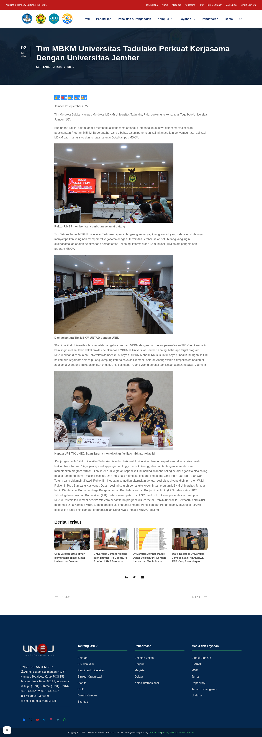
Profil (86, 18)
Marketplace (232, 5)
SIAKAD (197, 664)
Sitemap (83, 701)
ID (7, 730)
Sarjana (140, 664)
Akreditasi (176, 5)
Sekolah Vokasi (144, 657)
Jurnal (195, 676)
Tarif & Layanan (214, 5)
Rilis (70, 67)
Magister (140, 670)
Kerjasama (190, 5)
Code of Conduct (186, 732)
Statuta (82, 682)
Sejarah (83, 657)
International (152, 5)
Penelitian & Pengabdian (134, 18)
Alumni (165, 5)
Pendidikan (103, 18)
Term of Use (155, 732)
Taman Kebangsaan (204, 689)
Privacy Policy (169, 732)
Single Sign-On (248, 5)
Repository (198, 682)
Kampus (163, 18)
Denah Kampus (87, 695)
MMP (195, 670)
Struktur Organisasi (90, 676)
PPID (201, 5)
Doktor (139, 676)
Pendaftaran (210, 18)
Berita (229, 18)
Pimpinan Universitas (91, 670)
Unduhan (197, 695)
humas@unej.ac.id (44, 700)
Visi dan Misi (86, 664)
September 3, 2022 (49, 67)
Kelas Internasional (147, 682)
